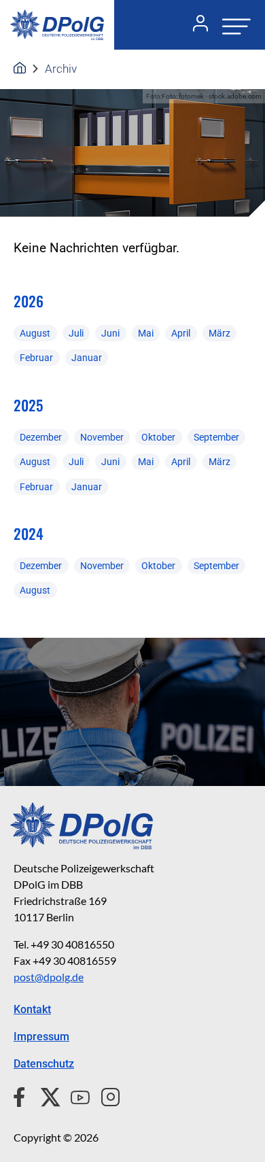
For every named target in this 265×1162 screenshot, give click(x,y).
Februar (36, 357)
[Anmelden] (195, 25)
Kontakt (32, 1009)
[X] (45, 1095)
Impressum (41, 1036)
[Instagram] (105, 1095)
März (219, 333)
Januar (86, 357)
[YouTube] (75, 1095)
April (180, 333)
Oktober (158, 437)
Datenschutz (44, 1063)
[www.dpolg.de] (20, 68)
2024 (28, 533)
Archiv (61, 68)
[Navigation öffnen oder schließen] (232, 24)
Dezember (41, 437)
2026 (28, 300)
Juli (76, 333)
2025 (28, 404)
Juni (110, 333)
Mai (146, 333)
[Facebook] (22, 1095)
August (35, 333)
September (216, 437)
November (102, 437)
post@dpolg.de (49, 976)
